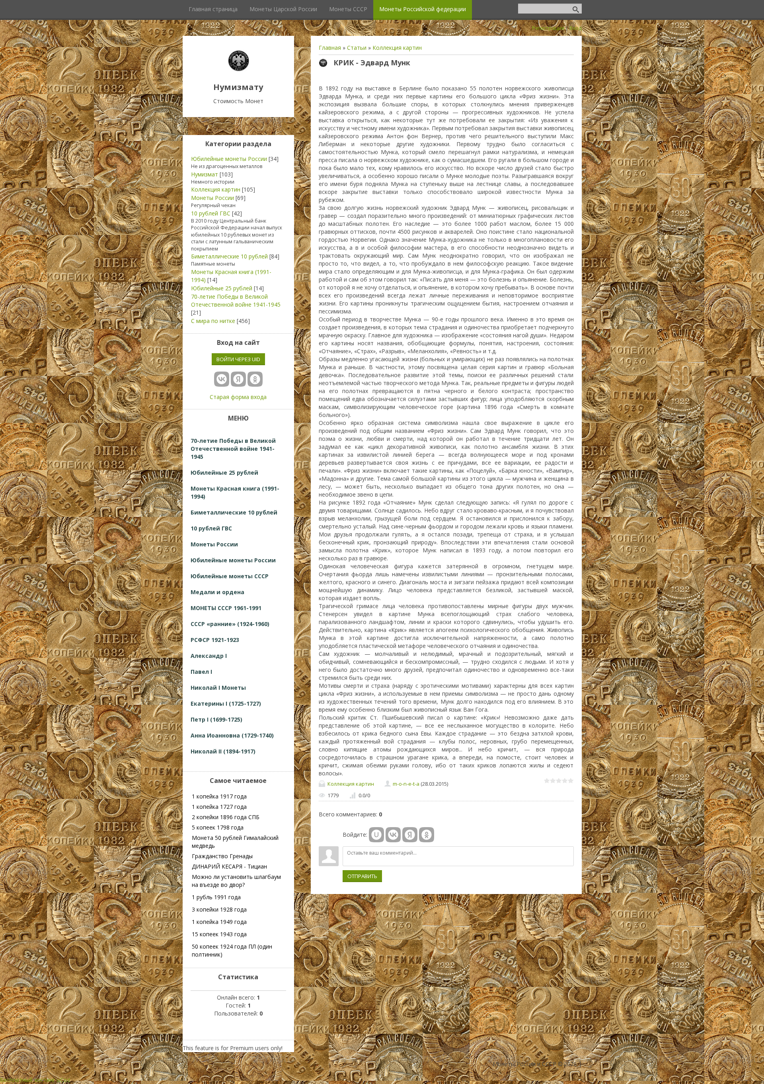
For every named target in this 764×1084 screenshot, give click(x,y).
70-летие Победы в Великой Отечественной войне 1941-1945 (236, 300)
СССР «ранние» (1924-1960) (230, 624)
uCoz (63, 1080)
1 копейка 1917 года (219, 796)
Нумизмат (204, 174)
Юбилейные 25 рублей (221, 288)
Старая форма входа (238, 397)
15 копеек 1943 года (219, 934)
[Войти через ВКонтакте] (393, 834)
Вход (575, 27)
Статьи (356, 47)
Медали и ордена (217, 592)
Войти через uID (238, 359)
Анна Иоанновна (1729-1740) (232, 735)
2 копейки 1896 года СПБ (225, 817)
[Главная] (238, 69)
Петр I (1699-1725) (216, 719)
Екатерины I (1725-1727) (226, 703)
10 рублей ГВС (210, 213)
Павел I (201, 671)
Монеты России (212, 198)
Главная (330, 47)
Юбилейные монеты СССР (230, 576)
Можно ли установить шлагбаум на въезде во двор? (236, 880)
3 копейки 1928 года (219, 909)
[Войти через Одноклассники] (426, 834)
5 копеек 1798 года (218, 827)
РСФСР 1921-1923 (215, 640)
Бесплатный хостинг (27, 1080)
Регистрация (548, 27)
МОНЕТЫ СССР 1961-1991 (226, 608)
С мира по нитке (213, 321)
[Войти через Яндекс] (409, 834)
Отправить (362, 876)
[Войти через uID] (376, 834)
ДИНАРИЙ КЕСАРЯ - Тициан (229, 866)
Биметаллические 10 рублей (229, 256)
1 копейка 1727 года (219, 806)
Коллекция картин (397, 47)
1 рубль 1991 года (216, 897)
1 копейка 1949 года (219, 922)
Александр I (209, 655)
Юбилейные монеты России (229, 158)
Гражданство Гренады (222, 856)
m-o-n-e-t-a (406, 783)
